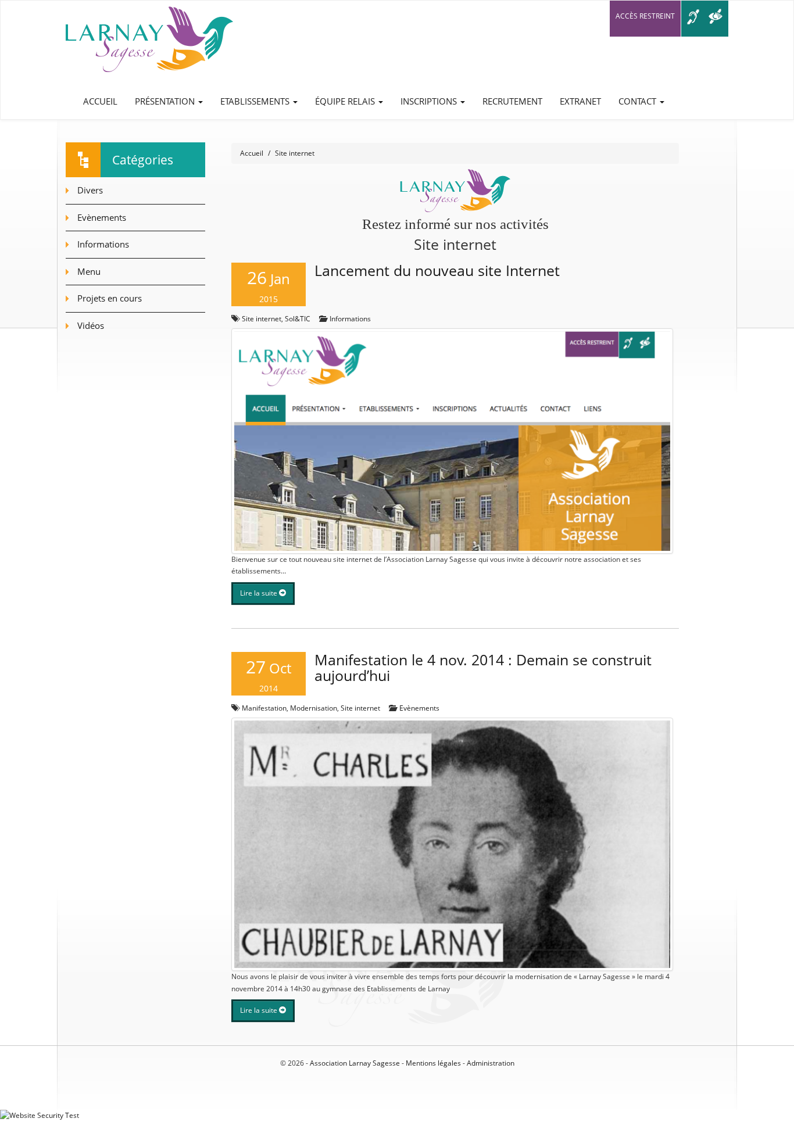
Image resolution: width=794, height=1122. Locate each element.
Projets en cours (109, 298)
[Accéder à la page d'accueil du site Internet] (149, 42)
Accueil (100, 101)
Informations (350, 319)
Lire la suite (259, 593)
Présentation (166, 101)
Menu (89, 271)
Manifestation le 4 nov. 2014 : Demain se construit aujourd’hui (483, 668)
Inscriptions (429, 101)
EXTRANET (580, 101)
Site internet (261, 319)
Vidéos (90, 325)
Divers (90, 190)
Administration (490, 1063)
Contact (638, 101)
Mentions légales (433, 1063)
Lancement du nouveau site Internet (437, 270)
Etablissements (256, 101)
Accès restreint (645, 16)
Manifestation (264, 708)
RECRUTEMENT (512, 101)
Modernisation (313, 708)
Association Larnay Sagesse (355, 1063)
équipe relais (346, 101)
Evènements (419, 708)
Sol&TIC (297, 319)
